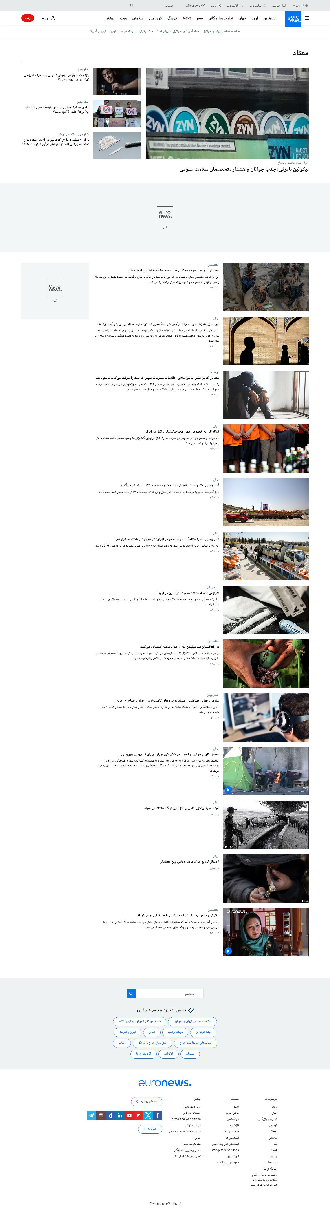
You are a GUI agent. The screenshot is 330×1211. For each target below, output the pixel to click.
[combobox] (154, 5)
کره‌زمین (155, 18)
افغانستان (213, 265)
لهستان (190, 1054)
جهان (242, 18)
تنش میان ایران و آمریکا (152, 1043)
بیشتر (197, 1099)
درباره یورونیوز (192, 1106)
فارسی (300, 5)
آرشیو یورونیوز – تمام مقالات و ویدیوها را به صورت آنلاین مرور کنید (264, 1179)
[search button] (131, 5)
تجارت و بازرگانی (220, 18)
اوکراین (168, 1054)
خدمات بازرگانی (191, 1113)
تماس (197, 1137)
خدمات (234, 1099)
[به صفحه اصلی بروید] (293, 19)
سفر (199, 18)
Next (187, 18)
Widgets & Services (225, 1150)
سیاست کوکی (193, 1125)
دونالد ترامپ (127, 31)
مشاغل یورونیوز (191, 1144)
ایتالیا (122, 1043)
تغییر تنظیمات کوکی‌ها (188, 1156)
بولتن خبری (232, 1113)
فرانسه (215, 372)
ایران (113, 31)
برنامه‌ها (272, 1162)
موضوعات (271, 1099)
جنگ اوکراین (145, 31)
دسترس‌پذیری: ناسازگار (187, 1150)
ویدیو (123, 18)
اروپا (254, 18)
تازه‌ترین (269, 18)
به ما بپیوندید (231, 1131)
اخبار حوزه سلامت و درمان (293, 163)
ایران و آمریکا (98, 31)
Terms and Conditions (185, 1119)
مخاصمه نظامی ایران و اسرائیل (221, 31)
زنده (28, 18)
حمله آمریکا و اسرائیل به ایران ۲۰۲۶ (178, 31)
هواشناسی (233, 1119)
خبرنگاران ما (270, 1168)
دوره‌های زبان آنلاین (227, 1162)
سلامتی (137, 18)
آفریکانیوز (233, 1156)
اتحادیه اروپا (143, 1054)
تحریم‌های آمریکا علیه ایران (196, 1043)
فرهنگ (172, 18)
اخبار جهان (83, 69)
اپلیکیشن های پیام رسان (225, 1144)
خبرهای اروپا (211, 587)
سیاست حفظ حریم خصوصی (184, 1131)
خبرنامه (152, 1129)
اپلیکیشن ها (232, 1137)
